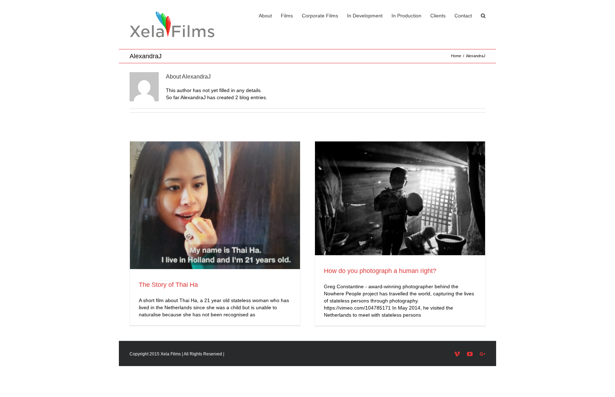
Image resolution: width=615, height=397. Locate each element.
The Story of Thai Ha (168, 284)
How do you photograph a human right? (380, 270)
